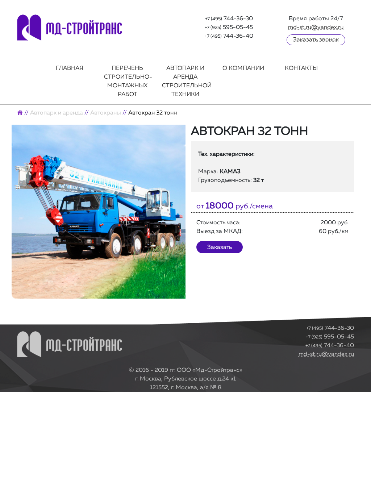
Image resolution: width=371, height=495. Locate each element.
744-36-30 (330, 328)
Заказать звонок (316, 40)
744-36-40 (329, 346)
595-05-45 (330, 337)
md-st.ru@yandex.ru (315, 27)
